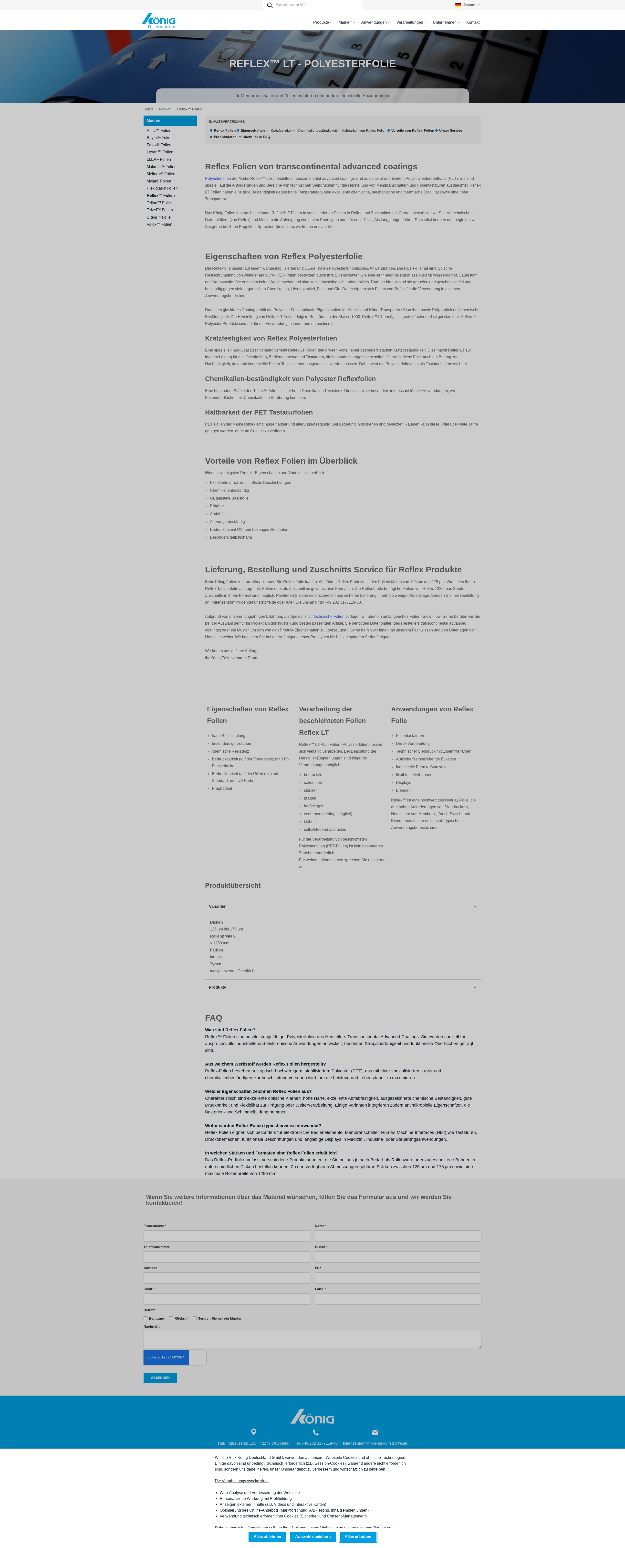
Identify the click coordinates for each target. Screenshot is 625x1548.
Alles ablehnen (267, 1537)
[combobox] (312, 5)
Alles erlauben (358, 1537)
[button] (468, 5)
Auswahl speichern (313, 1537)
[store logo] (158, 21)
